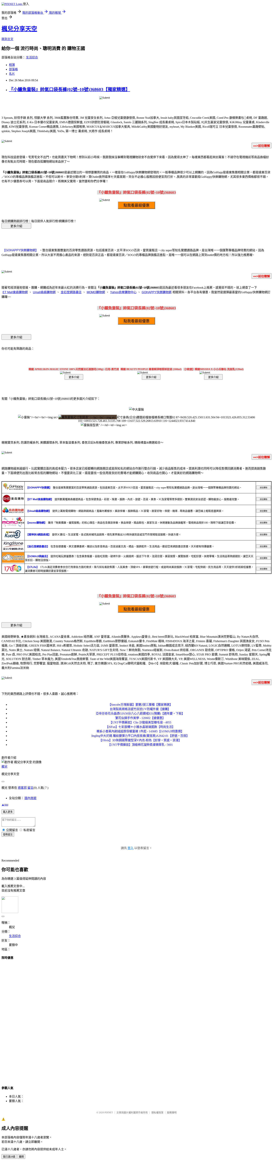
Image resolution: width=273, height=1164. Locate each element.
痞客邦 (22, 787)
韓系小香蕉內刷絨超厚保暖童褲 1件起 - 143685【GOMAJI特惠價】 (140, 731)
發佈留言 (8, 834)
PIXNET (109, 1112)
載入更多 (8, 811)
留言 (30, 787)
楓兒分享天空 (19, 28)
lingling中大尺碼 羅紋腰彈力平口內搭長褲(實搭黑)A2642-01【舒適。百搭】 (140, 735)
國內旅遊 (30, 798)
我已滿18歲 (9, 1156)
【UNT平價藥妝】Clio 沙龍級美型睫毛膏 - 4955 (140, 722)
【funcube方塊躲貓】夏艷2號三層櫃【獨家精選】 (140, 704)
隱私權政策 (157, 1112)
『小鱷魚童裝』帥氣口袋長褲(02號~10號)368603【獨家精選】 (69, 89)
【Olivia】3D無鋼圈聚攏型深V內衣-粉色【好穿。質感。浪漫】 (140, 740)
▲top (4, 804)
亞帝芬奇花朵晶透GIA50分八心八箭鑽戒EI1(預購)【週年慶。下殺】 (140, 713)
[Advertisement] (136, 1019)
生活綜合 (32, 57)
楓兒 (4, 766)
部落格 (13, 69)
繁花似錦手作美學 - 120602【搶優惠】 (140, 718)
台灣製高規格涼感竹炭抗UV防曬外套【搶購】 (140, 709)
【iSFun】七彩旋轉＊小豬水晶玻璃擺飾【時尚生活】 (140, 726)
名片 (12, 73)
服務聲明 (172, 1112)
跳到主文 (7, 39)
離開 (21, 1156)
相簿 (12, 64)
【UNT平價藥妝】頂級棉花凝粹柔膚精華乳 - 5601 (140, 744)
